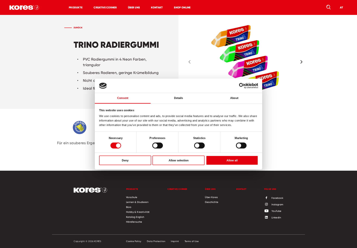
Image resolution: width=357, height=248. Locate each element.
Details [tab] (178, 97)
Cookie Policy (133, 241)
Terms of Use (192, 241)
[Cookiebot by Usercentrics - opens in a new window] (242, 86)
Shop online (182, 7)
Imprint (175, 241)
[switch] (157, 146)
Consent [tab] (122, 97)
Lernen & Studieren (137, 201)
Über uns (134, 7)
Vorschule (131, 197)
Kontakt (157, 7)
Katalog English (135, 216)
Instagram (277, 204)
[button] (189, 62)
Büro (128, 207)
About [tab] (234, 97)
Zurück (78, 27)
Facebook (277, 197)
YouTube (276, 210)
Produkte (75, 7)
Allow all (232, 160)
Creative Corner (105, 7)
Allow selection (179, 160)
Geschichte (211, 201)
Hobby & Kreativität (138, 211)
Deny (125, 160)
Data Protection (156, 241)
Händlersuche (134, 221)
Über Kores (211, 197)
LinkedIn (276, 217)
